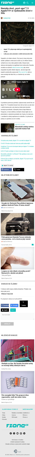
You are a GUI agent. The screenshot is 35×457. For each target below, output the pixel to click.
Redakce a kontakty (17, 413)
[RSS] (24, 434)
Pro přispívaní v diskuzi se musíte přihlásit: (11, 299)
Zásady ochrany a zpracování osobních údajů (17, 444)
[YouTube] (17, 434)
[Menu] (32, 3)
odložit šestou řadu (17, 67)
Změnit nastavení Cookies (17, 442)
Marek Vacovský (5, 211)
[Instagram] (21, 434)
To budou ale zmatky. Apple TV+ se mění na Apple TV (16, 140)
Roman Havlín (5, 244)
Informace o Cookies (17, 439)
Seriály (4, 417)
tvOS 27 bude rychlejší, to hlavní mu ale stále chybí (15, 151)
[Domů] (7, 3)
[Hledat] (27, 3)
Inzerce (14, 415)
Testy (3, 413)
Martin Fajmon (5, 278)
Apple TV (6, 165)
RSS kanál (14, 417)
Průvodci (4, 419)
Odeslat (7, 324)
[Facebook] (11, 434)
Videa (3, 415)
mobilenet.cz (26, 413)
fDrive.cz (25, 415)
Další (13, 310)
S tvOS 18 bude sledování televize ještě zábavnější (15, 143)
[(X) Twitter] (14, 434)
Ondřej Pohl (4, 369)
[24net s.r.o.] (17, 452)
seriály (11, 165)
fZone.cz (25, 417)
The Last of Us (23, 72)
